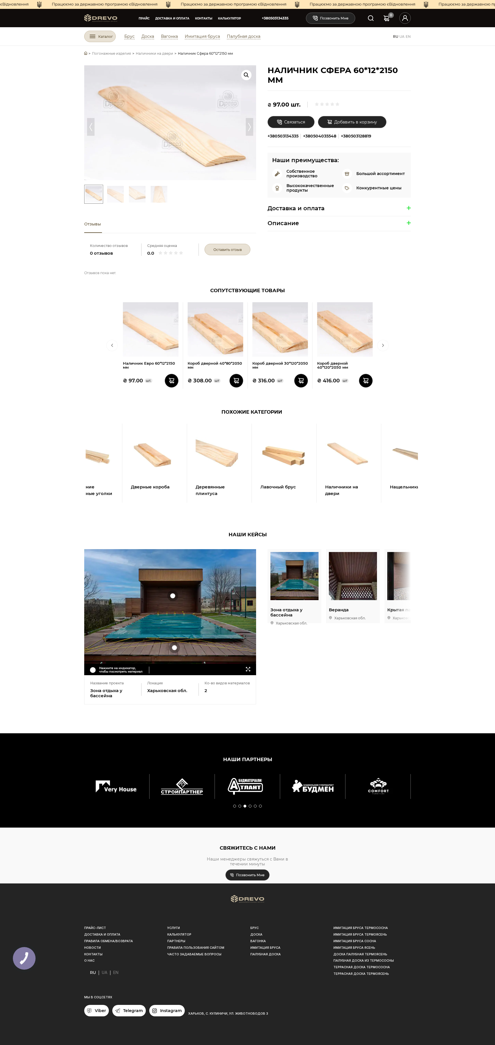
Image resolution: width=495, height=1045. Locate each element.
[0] (387, 18)
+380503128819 (356, 136)
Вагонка (169, 36)
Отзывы (92, 224)
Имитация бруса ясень (354, 948)
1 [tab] (234, 806)
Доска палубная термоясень (360, 954)
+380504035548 (319, 136)
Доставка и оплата (172, 18)
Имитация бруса (202, 36)
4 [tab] (250, 806)
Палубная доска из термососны (363, 960)
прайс (144, 18)
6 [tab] (260, 806)
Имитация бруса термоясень (360, 934)
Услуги (173, 928)
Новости (92, 948)
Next (249, 127)
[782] (366, 381)
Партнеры (176, 941)
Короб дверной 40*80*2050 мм (215, 365)
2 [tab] (240, 806)
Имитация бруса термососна (360, 928)
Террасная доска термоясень (361, 974)
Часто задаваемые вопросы (194, 954)
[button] (246, 75)
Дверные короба (150, 487)
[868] (171, 381)
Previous (91, 127)
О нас (89, 960)
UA (401, 36)
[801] (301, 381)
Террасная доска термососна (361, 967)
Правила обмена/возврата (108, 941)
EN (408, 36)
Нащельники (405, 487)
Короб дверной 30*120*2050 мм (280, 365)
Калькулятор (229, 18)
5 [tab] (255, 806)
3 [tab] (245, 806)
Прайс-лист (95, 928)
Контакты (203, 18)
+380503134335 (275, 18)
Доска (148, 36)
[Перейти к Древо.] (85, 53)
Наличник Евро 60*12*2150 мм (149, 365)
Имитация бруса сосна (354, 941)
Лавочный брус (278, 487)
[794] (236, 381)
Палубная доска (243, 36)
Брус (129, 36)
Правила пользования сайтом (195, 948)
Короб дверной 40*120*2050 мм (332, 365)
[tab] (93, 224)
